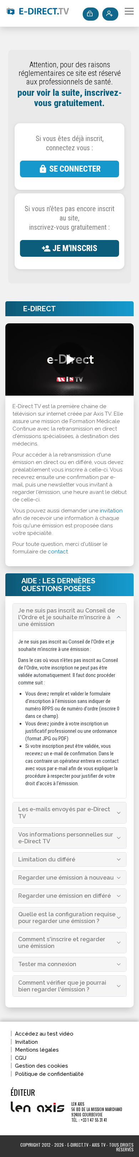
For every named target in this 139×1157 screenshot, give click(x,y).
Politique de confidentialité (49, 1074)
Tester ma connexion (47, 964)
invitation (111, 510)
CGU (20, 1058)
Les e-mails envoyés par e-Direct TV (64, 812)
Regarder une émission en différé (64, 895)
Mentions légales (37, 1050)
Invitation (26, 1042)
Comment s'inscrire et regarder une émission (61, 942)
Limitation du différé (46, 859)
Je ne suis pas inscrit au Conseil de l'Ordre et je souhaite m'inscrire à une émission (66, 617)
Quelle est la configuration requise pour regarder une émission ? (66, 917)
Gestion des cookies (41, 1066)
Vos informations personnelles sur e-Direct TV (65, 838)
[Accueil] (37, 12)
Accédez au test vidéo (44, 1034)
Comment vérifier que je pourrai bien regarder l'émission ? (62, 986)
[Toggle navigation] (129, 11)
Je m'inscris (74, 248)
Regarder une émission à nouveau (66, 877)
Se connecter (75, 169)
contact (58, 551)
